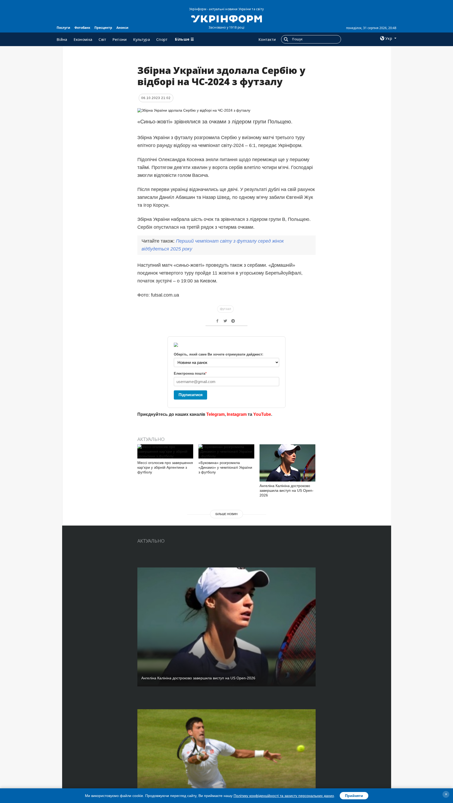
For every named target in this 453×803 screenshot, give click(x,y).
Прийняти (354, 796)
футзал (225, 309)
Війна (62, 39)
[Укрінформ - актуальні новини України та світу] (226, 18)
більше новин (226, 514)
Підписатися (191, 394)
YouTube (262, 414)
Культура (141, 39)
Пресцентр (103, 27)
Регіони (119, 39)
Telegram (215, 414)
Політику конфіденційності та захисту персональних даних (284, 796)
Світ (102, 39)
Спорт (162, 39)
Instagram (237, 414)
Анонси (122, 27)
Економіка (83, 39)
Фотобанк (82, 27)
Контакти (267, 39)
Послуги (63, 27)
